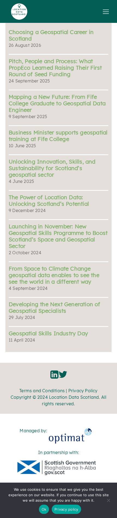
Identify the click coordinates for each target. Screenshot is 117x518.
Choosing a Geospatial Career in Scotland (51, 35)
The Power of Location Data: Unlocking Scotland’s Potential (49, 200)
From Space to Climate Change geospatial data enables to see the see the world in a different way (54, 275)
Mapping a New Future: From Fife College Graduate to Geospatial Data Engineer (57, 103)
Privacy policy (66, 509)
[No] (108, 502)
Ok (44, 509)
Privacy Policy (83, 390)
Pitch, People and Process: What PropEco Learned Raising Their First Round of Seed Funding (55, 68)
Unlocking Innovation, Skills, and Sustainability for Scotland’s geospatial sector (52, 168)
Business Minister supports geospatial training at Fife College (58, 135)
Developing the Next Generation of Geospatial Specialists (54, 307)
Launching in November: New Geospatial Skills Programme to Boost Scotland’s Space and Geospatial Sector (58, 236)
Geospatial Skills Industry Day (48, 333)
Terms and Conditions (42, 390)
